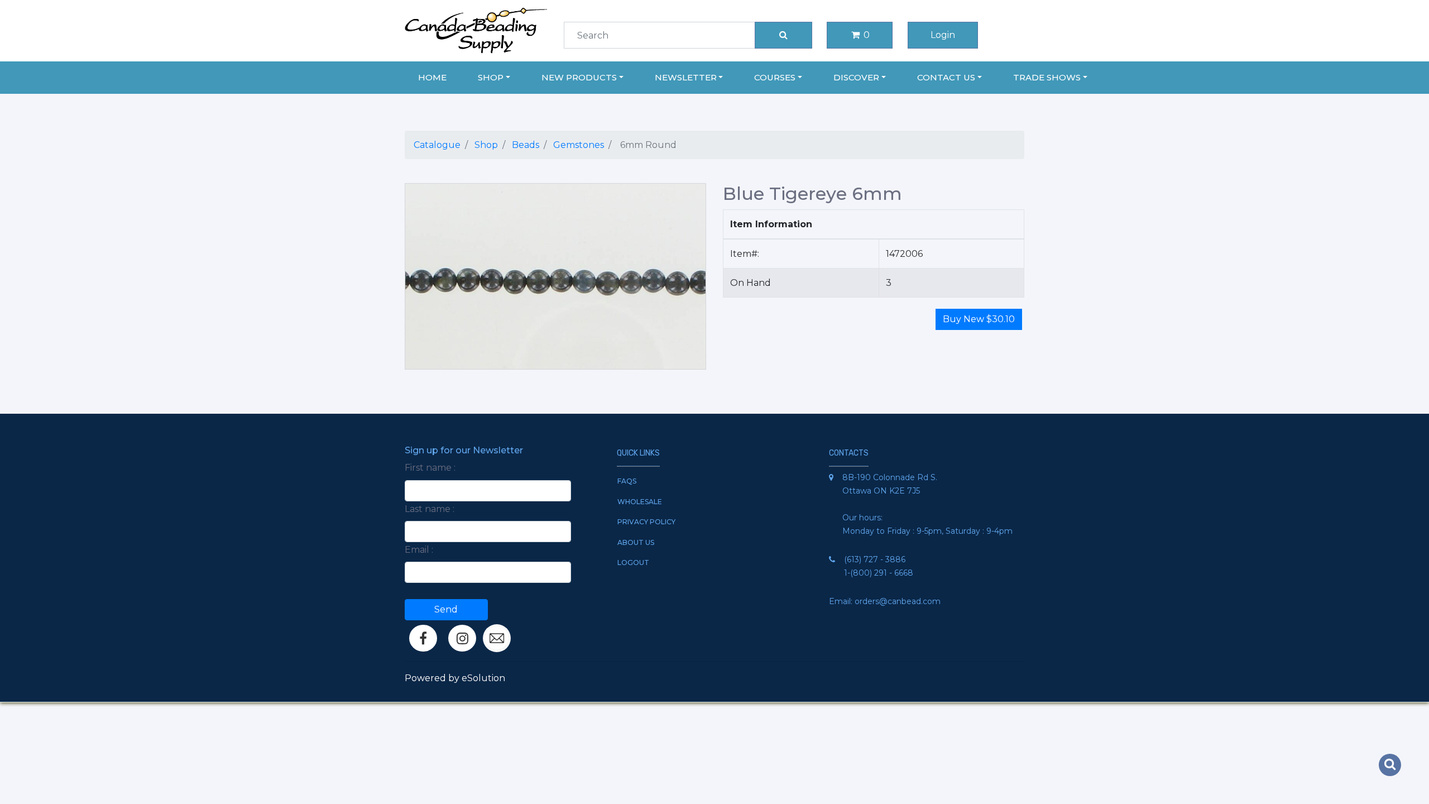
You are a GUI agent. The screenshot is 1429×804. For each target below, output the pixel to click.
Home (432, 77)
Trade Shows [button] (1047, 77)
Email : (419, 549)
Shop (486, 145)
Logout (633, 562)
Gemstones (578, 145)
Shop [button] (490, 77)
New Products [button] (579, 77)
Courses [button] (774, 77)
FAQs (626, 481)
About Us (635, 542)
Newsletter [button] (686, 77)
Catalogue (437, 145)
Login (943, 35)
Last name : (429, 509)
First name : (430, 467)
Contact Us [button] (946, 77)
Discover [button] (856, 77)
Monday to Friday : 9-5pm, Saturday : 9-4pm (927, 531)
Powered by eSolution (455, 678)
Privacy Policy (646, 522)
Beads (525, 145)
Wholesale (639, 501)
